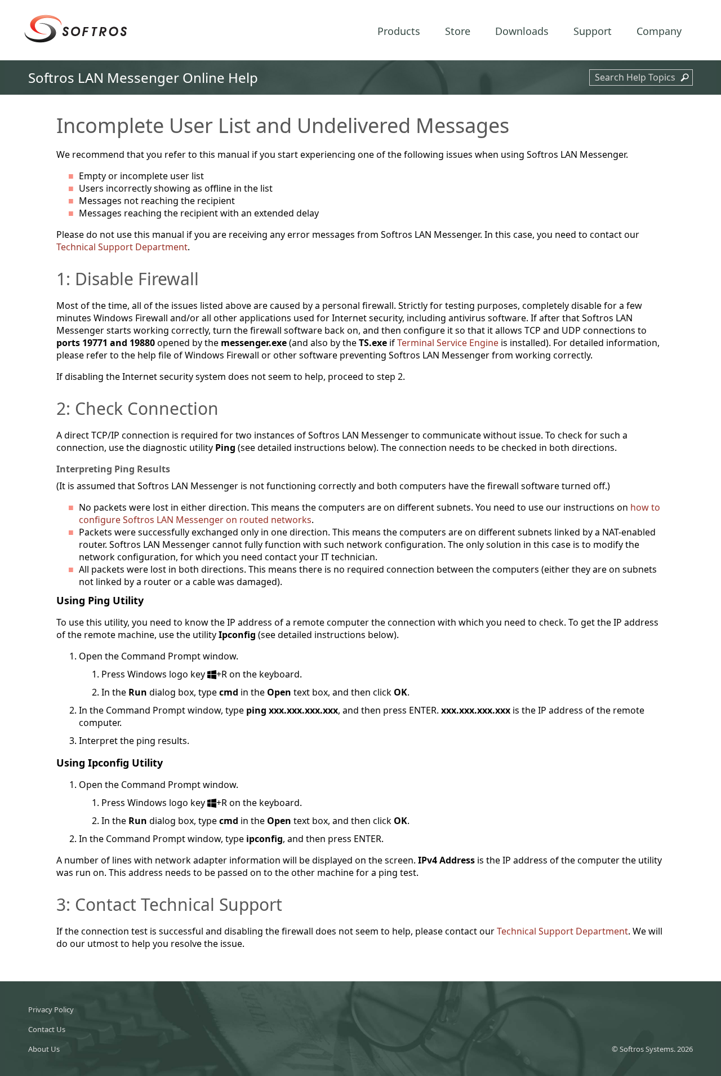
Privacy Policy (51, 1009)
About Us (44, 1049)
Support (592, 31)
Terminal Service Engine (448, 342)
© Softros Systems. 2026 (652, 1049)
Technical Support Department (122, 247)
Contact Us (46, 1029)
